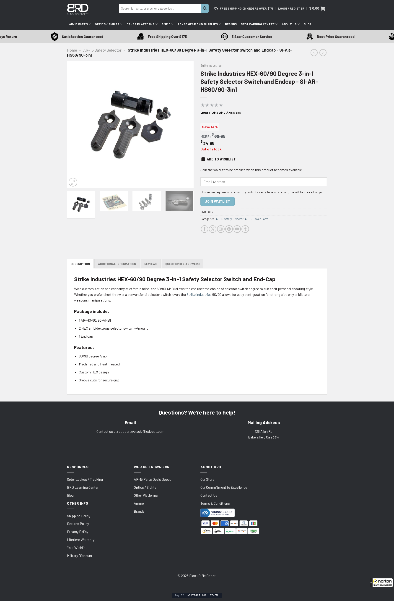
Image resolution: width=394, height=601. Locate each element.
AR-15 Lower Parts (256, 219)
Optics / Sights (107, 24)
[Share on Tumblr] (245, 229)
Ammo (166, 24)
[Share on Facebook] (204, 229)
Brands (231, 24)
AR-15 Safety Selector (102, 49)
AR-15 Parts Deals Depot (152, 479)
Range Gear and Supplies (197, 24)
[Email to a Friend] (221, 229)
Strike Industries (211, 65)
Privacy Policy (77, 531)
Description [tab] (80, 264)
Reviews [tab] (150, 264)
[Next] (185, 124)
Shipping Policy (78, 516)
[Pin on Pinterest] (229, 229)
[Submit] (205, 8)
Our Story (207, 479)
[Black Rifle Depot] (91, 9)
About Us (289, 24)
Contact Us (208, 495)
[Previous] (75, 124)
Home (72, 49)
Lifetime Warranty (80, 539)
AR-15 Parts (78, 24)
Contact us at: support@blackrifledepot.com (130, 431)
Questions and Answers (220, 113)
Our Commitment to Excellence (223, 487)
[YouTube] (237, 229)
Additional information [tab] (117, 264)
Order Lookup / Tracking (85, 479)
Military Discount (79, 555)
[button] (381, 582)
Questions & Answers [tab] (182, 264)
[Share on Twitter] (212, 229)
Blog (307, 24)
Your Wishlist (77, 547)
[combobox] (160, 8)
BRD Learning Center (258, 24)
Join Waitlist (217, 201)
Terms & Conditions (215, 503)
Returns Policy (78, 523)
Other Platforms (141, 24)
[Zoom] (73, 182)
